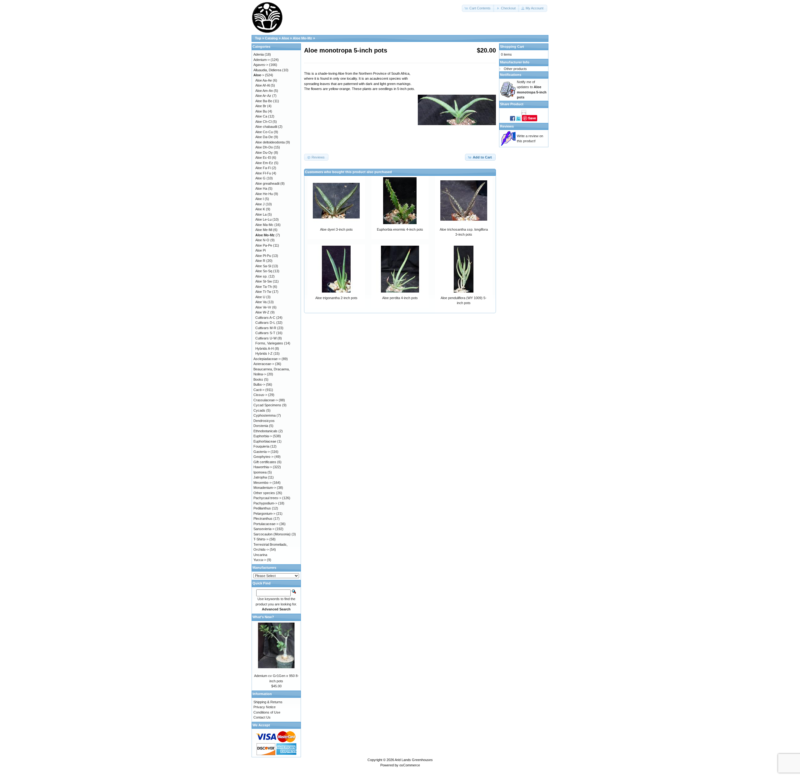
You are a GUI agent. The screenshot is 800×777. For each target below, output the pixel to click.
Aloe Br (260, 106)
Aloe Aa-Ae (263, 80)
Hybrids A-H (264, 348)
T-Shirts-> (260, 539)
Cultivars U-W (266, 338)
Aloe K (260, 209)
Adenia (258, 54)
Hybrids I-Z (263, 353)
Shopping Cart (512, 46)
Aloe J (260, 204)
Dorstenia (260, 426)
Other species (264, 493)
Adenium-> (261, 60)
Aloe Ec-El (263, 157)
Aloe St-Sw (263, 281)
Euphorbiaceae (264, 441)
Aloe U (260, 297)
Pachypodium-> (265, 503)
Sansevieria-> (263, 529)
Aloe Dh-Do (264, 147)
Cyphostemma (264, 415)
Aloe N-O (262, 240)
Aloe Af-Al (262, 85)
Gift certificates (264, 462)
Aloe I (259, 199)
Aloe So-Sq (263, 271)
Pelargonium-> (264, 513)
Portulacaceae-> (265, 524)
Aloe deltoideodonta (270, 142)
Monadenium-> (264, 487)
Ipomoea (260, 472)
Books (258, 379)
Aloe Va (261, 302)
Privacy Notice (264, 707)
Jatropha (260, 477)
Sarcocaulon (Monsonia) (272, 534)
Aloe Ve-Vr (263, 307)
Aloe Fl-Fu (263, 173)
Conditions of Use (266, 712)
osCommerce (409, 765)
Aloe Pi (260, 250)
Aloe (285, 38)
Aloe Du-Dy (264, 152)
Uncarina (260, 555)
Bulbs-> (259, 384)
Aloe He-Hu (264, 194)
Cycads (259, 410)
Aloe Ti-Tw (263, 291)
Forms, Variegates (269, 343)
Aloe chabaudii (266, 126)
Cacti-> (258, 390)
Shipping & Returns (267, 702)
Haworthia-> (262, 467)
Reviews (507, 126)
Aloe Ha (261, 188)
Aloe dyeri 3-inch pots (336, 229)
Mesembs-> (262, 482)
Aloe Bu (261, 111)
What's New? (263, 617)
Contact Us (262, 717)
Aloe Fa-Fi (263, 168)
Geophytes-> (263, 457)
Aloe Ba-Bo (263, 101)
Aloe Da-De (264, 137)
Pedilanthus (262, 508)
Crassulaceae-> (265, 400)
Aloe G (260, 178)
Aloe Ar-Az (263, 96)
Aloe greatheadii (267, 183)
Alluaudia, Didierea (267, 70)
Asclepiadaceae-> (267, 359)
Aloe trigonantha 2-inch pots (336, 298)
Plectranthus (262, 518)
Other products (515, 69)
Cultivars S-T (265, 333)
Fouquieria (261, 446)
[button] (478, 8)
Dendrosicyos (264, 421)
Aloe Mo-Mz (302, 38)
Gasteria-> (261, 452)
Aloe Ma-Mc (264, 225)
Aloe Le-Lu (263, 219)
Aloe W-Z (262, 312)
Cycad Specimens (267, 405)
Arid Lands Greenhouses (414, 760)
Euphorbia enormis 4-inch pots (400, 229)
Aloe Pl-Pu (263, 256)
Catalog (271, 38)
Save (532, 118)
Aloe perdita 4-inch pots (400, 298)
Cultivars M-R (265, 328)
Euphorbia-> (262, 436)
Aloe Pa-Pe (263, 245)
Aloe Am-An (264, 91)
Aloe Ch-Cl (263, 121)
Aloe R (260, 261)
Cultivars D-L (265, 322)
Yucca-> (259, 560)
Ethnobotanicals (265, 431)
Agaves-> (260, 65)
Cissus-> (260, 395)
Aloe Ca (261, 116)
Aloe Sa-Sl (263, 266)
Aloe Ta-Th (263, 286)
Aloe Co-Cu (264, 132)
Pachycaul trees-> (267, 498)
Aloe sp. (261, 276)
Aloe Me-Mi (263, 230)
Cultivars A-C (265, 317)
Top (258, 38)
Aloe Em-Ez (264, 163)
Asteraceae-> (263, 364)
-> (258, 75)
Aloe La (261, 214)
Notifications (510, 75)
